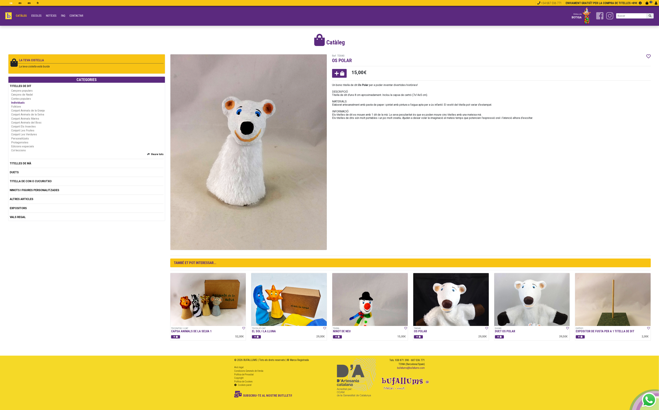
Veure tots (157, 154)
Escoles (36, 15)
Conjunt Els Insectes (23, 126)
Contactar (76, 15)
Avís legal (239, 367)
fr (38, 3)
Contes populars (21, 98)
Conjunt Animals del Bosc (26, 122)
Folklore (16, 106)
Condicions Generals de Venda (248, 371)
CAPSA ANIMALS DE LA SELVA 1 (191, 331)
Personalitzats (20, 138)
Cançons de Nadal (22, 94)
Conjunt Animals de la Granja (28, 110)
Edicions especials (22, 146)
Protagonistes (19, 142)
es (20, 3)
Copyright (239, 378)
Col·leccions (18, 150)
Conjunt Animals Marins (25, 118)
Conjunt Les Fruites (22, 130)
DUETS (14, 172)
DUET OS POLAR (505, 331)
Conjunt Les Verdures (24, 134)
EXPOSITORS (18, 208)
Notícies (51, 15)
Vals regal (18, 217)
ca (11, 3)
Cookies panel (244, 385)
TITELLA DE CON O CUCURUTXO (31, 181)
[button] (339, 73)
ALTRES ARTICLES (21, 199)
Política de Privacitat (244, 374)
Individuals (18, 102)
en (29, 3)
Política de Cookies (243, 381)
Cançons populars (22, 90)
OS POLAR (420, 331)
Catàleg (21, 15)
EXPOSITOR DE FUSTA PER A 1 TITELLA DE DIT (605, 331)
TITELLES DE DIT (20, 86)
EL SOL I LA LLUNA (264, 331)
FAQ (63, 15)
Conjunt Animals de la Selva (27, 114)
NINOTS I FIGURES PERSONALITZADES (34, 190)
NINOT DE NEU (342, 331)
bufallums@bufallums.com (411, 368)
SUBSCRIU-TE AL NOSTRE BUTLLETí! (267, 395)
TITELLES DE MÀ (20, 163)
